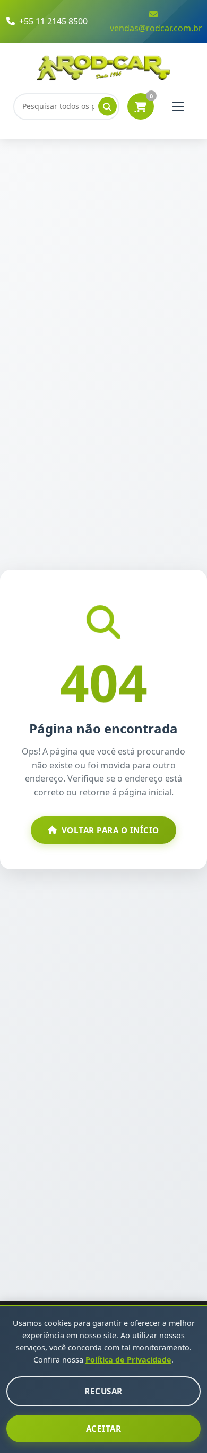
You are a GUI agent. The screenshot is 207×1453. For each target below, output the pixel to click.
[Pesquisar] (107, 106)
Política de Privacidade (128, 1360)
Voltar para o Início (110, 830)
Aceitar (104, 1428)
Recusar (103, 1391)
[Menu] (178, 106)
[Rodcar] (103, 67)
